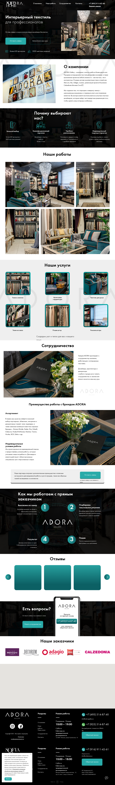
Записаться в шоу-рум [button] (40, 41)
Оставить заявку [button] (16, 41)
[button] (95, 6)
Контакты (78, 3)
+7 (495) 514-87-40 (97, 4)
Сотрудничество (65, 3)
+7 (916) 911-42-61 (97, 749)
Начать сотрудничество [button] (33, 624)
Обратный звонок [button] (92, 735)
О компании (37, 3)
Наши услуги (41, 730)
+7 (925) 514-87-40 (97, 724)
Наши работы (51, 3)
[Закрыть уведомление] (31, 754)
